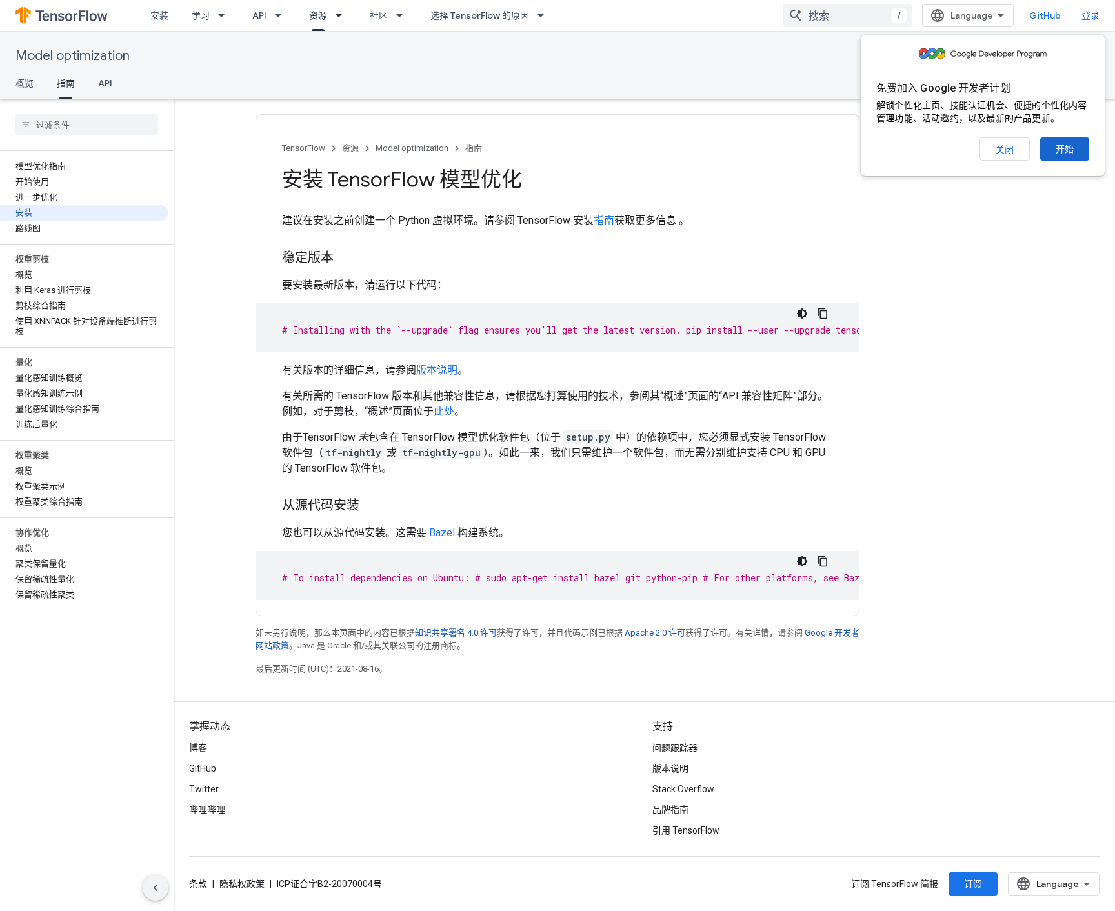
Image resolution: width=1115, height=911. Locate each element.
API (259, 15)
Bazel (442, 532)
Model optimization (72, 56)
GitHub (1045, 15)
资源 (318, 15)
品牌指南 (670, 810)
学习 (201, 15)
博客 (198, 748)
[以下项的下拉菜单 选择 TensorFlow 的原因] (544, 15)
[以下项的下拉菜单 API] (281, 15)
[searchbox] (86, 124)
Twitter (204, 789)
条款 (198, 884)
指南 (66, 83)
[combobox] (847, 15)
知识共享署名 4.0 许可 (456, 632)
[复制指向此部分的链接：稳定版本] (346, 258)
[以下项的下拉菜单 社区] (403, 15)
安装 (159, 15)
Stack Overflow (683, 789)
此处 (444, 411)
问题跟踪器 (675, 748)
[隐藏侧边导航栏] (155, 888)
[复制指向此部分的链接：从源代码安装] (372, 506)
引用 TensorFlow (685, 830)
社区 (379, 15)
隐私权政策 (242, 884)
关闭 (1005, 149)
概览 (24, 83)
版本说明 (436, 370)
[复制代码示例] (822, 313)
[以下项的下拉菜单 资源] (342, 15)
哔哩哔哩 (207, 810)
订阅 (973, 884)
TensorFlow (303, 148)
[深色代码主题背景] (802, 313)
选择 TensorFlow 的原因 (479, 15)
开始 (1065, 149)
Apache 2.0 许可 (655, 632)
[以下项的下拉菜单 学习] (225, 15)
